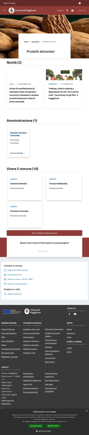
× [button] (86, 411)
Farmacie (13, 179)
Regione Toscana (9, 3)
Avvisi (11, 84)
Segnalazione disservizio (32, 380)
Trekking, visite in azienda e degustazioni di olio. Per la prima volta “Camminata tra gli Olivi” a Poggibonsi (64, 93)
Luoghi (69, 348)
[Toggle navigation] (4, 10)
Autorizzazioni (50, 358)
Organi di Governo (8, 329)
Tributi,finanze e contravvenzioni (51, 341)
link (65, 421)
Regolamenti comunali (9, 356)
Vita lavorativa (28, 337)
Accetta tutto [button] (36, 426)
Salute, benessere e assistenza (52, 352)
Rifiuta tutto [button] (53, 426)
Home (26, 41)
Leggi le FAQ (27, 384)
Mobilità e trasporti (30, 349)
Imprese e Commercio (31, 341)
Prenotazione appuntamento (28, 375)
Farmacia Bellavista (58, 183)
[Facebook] (66, 10)
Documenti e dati (7, 353)
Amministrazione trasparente (51, 375)
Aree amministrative (8, 333)
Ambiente (48, 347)
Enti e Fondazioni (7, 341)
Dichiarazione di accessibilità (51, 390)
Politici (3, 345)
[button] (44, 431)
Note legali (49, 384)
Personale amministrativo (10, 349)
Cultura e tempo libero (31, 333)
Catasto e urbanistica (31, 345)
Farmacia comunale (19, 211)
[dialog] (44, 422)
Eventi (69, 352)
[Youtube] (71, 10)
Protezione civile (29, 353)
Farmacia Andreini (18, 183)
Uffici (3, 337)
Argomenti (35, 41)
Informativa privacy (52, 380)
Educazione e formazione (54, 329)
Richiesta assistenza (30, 388)
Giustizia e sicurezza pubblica (52, 334)
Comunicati (53, 84)
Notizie (69, 329)
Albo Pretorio (50, 362)
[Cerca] (84, 10)
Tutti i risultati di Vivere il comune (44, 233)
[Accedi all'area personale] (80, 3)
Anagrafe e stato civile (31, 329)
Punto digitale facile (30, 392)
